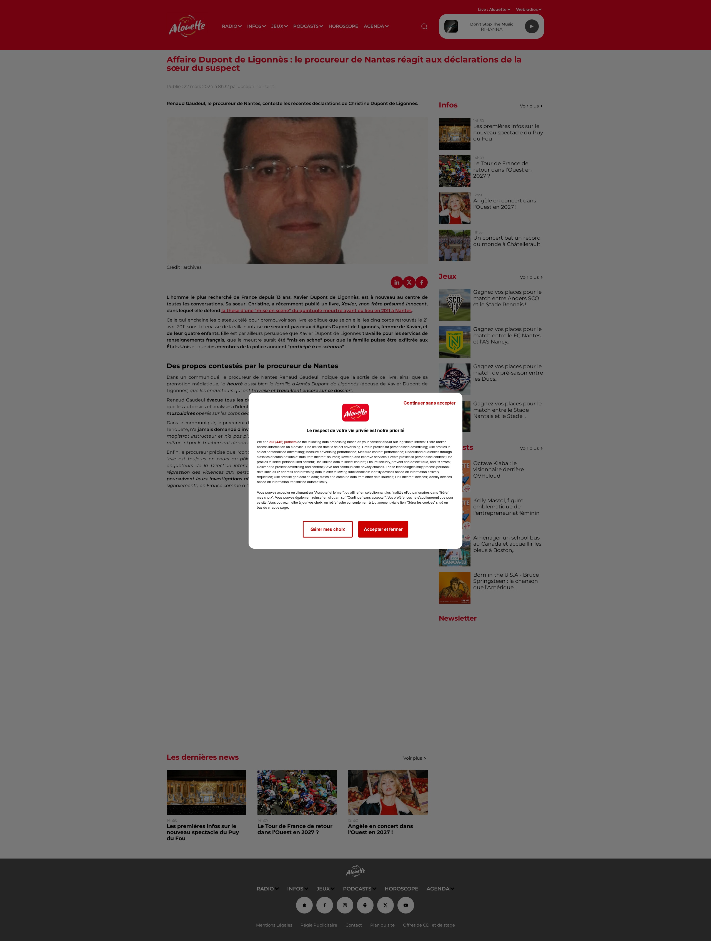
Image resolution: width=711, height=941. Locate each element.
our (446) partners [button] (283, 441)
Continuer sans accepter (429, 403)
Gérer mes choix (328, 529)
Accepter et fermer (383, 529)
